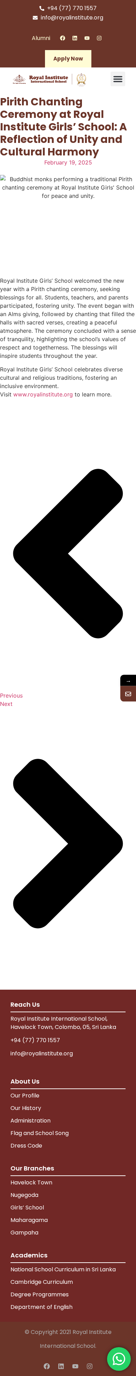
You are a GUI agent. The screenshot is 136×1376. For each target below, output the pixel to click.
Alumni (41, 38)
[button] (118, 79)
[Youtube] (87, 38)
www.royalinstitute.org (43, 394)
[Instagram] (99, 38)
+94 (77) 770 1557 (35, 1040)
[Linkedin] (74, 38)
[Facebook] (62, 38)
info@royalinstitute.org (41, 1053)
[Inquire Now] (128, 693)
